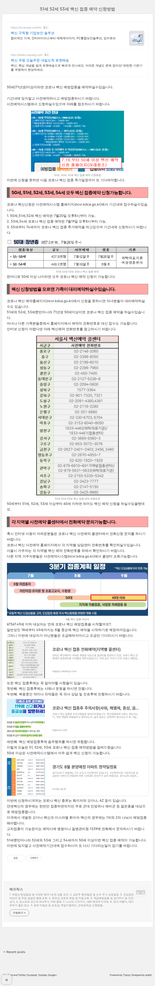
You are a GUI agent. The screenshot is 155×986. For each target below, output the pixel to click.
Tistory (126, 975)
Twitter (21, 975)
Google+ (52, 975)
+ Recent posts (14, 952)
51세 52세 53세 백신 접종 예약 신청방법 (77, 8)
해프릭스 (16, 889)
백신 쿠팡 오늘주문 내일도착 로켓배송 (40, 60)
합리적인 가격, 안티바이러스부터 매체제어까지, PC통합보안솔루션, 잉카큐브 (63, 38)
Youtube (42, 975)
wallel (148, 975)
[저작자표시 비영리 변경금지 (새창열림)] (47, 858)
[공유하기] (21, 858)
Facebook (31, 975)
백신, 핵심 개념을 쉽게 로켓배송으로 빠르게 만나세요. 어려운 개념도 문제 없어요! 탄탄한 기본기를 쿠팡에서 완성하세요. (76, 67)
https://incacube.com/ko (26, 27)
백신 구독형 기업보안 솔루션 (32, 33)
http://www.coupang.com (26, 54)
